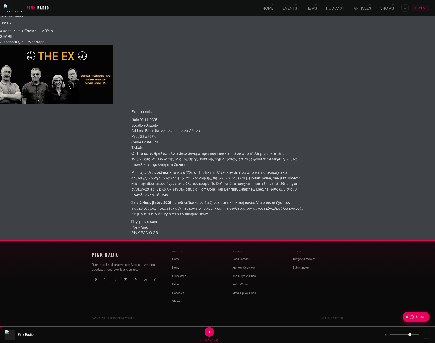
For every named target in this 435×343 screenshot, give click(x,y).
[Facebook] (95, 279)
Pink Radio (105, 255)
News (312, 8)
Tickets (137, 147)
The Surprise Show (244, 276)
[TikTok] (115, 279)
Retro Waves (240, 284)
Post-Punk (150, 142)
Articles (362, 8)
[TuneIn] (145, 279)
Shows (387, 8)
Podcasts (178, 293)
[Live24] (155, 279)
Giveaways (179, 276)
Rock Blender (240, 259)
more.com (149, 221)
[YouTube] (125, 279)
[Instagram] (105, 279)
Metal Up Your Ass (244, 293)
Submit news (300, 267)
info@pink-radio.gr (303, 259)
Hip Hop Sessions (243, 267)
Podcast (335, 8)
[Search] (405, 8)
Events (290, 8)
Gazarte (151, 125)
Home (268, 8)
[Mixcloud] (135, 279)
